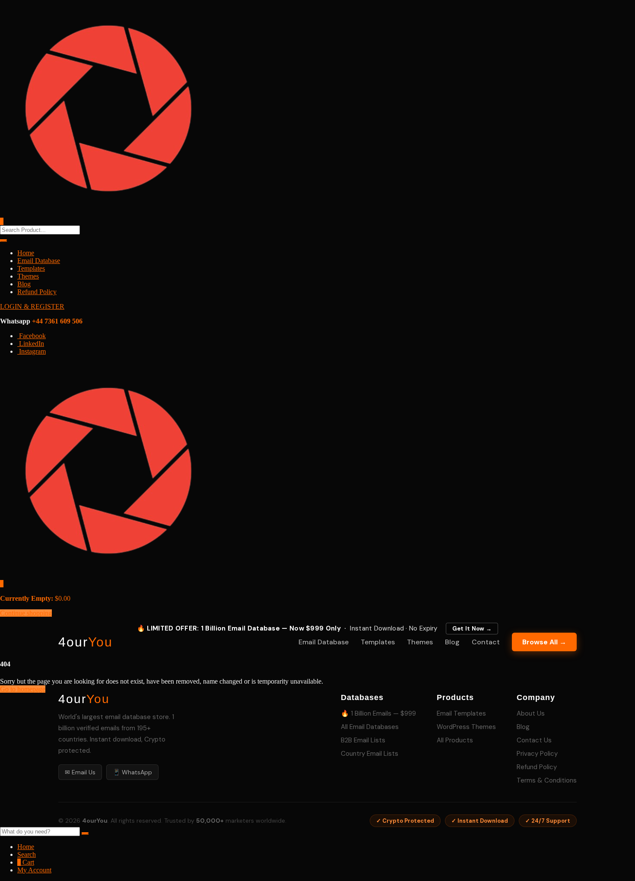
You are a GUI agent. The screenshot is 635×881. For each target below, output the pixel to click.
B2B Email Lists (363, 740)
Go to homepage (22, 689)
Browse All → (544, 641)
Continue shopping (26, 613)
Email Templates (461, 713)
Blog (24, 284)
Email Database (38, 260)
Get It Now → (472, 628)
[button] (1, 583)
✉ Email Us (80, 772)
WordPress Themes (466, 727)
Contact (486, 641)
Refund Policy (37, 291)
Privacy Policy (537, 753)
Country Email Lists (369, 753)
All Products (455, 740)
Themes (28, 276)
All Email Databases (370, 727)
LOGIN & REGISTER (32, 306)
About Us (531, 713)
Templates (31, 268)
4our (85, 642)
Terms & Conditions (547, 780)
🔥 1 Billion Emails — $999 (378, 713)
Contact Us (534, 740)
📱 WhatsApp (132, 772)
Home (25, 253)
